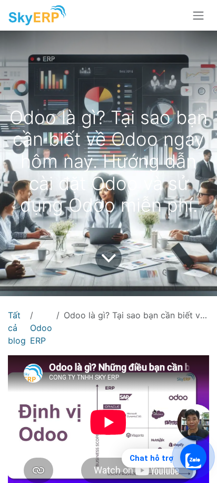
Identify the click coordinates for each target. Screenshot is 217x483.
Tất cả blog (17, 328)
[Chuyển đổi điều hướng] (199, 15)
